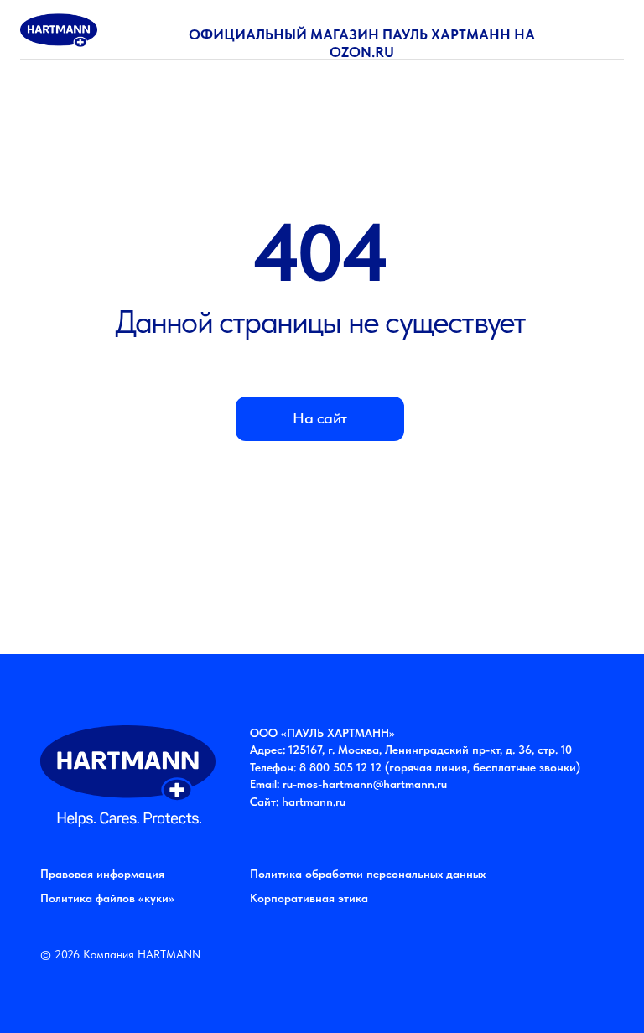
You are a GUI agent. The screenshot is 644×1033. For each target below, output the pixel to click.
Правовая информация (102, 873)
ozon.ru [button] (362, 52)
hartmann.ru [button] (313, 801)
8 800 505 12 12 (340, 767)
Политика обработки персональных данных (368, 873)
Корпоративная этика (309, 898)
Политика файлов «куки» (107, 898)
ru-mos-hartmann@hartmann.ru (365, 784)
